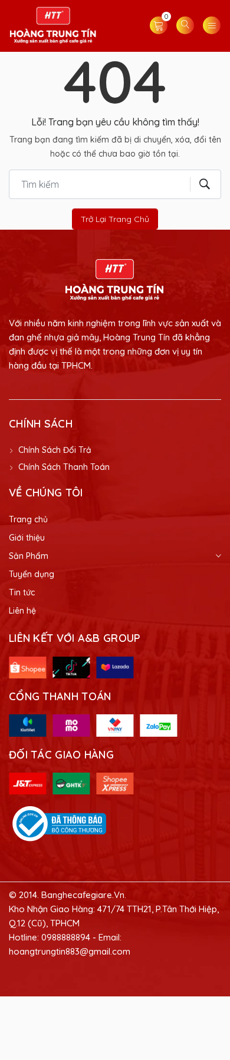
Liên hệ (22, 610)
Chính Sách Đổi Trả (54, 450)
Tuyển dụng (31, 574)
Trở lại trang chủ (115, 219)
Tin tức (22, 592)
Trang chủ (28, 519)
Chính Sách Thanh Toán (64, 467)
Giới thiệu (27, 537)
